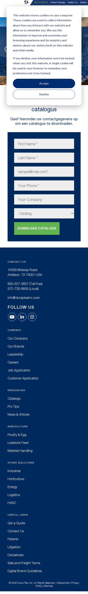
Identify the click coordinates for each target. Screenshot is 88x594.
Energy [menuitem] (12, 487)
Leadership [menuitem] (15, 354)
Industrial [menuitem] (14, 471)
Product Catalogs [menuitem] (58, 2)
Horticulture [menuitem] (16, 479)
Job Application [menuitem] (19, 370)
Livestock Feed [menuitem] (18, 442)
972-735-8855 (18, 288)
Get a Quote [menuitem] (41, 2)
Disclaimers (63, 582)
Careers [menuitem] (83, 2)
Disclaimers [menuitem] (16, 555)
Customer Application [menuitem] (23, 378)
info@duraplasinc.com (24, 297)
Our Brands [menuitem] (16, 346)
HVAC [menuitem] (12, 503)
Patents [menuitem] (13, 539)
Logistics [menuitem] (14, 495)
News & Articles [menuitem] (18, 414)
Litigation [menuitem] (14, 547)
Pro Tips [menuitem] (13, 406)
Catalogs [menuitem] (14, 398)
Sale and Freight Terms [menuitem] (24, 563)
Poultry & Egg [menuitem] (17, 434)
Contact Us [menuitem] (73, 2)
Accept (44, 83)
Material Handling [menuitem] (20, 450)
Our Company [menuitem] (18, 338)
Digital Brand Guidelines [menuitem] (25, 571)
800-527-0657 (18, 284)
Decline (44, 94)
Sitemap (48, 585)
